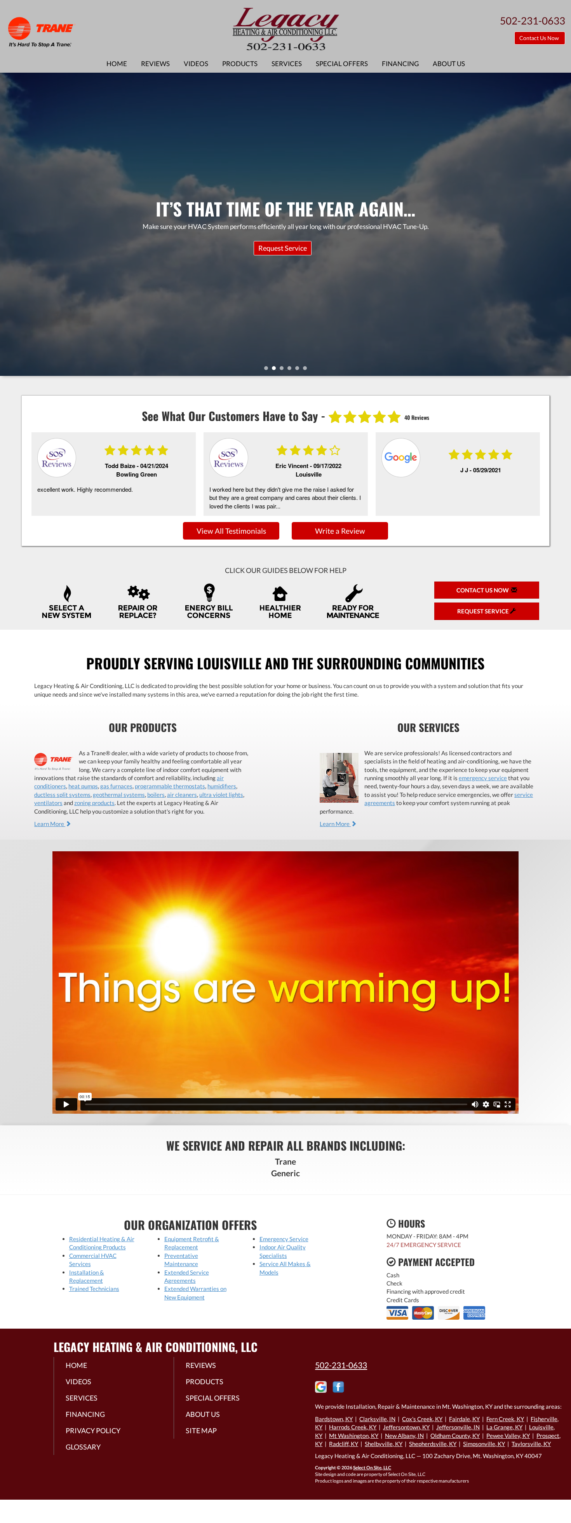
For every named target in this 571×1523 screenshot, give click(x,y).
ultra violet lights (221, 794)
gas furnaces (116, 785)
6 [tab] (307, 370)
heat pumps (83, 785)
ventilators (48, 802)
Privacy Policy (93, 1430)
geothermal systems (119, 794)
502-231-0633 (341, 1365)
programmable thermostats (170, 785)
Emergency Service (283, 1238)
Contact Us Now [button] (539, 38)
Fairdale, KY (464, 1418)
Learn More (49, 823)
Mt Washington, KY (353, 1435)
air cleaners (182, 794)
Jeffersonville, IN (458, 1426)
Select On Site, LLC (372, 1468)
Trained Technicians (94, 1288)
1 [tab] (268, 370)
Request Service (282, 248)
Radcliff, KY (343, 1443)
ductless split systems (62, 794)
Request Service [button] (483, 611)
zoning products (94, 802)
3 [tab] (283, 370)
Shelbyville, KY (383, 1443)
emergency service (483, 777)
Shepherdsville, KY (432, 1443)
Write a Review (340, 530)
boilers (156, 794)
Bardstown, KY (334, 1418)
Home (116, 64)
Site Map (201, 1430)
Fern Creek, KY (505, 1418)
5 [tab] (299, 370)
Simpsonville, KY (484, 1443)
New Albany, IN (404, 1435)
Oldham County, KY (455, 1435)
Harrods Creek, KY (352, 1426)
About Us (449, 64)
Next (562, 224)
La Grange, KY (504, 1426)
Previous (7, 224)
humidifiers (221, 785)
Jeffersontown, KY (406, 1426)
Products (240, 64)
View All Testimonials (231, 530)
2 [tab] (276, 370)
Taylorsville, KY (531, 1443)
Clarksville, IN (377, 1418)
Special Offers (342, 64)
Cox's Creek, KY (422, 1418)
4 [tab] (291, 370)
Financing (400, 64)
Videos (196, 64)
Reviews (155, 64)
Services (287, 64)
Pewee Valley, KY (508, 1435)
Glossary (83, 1447)
